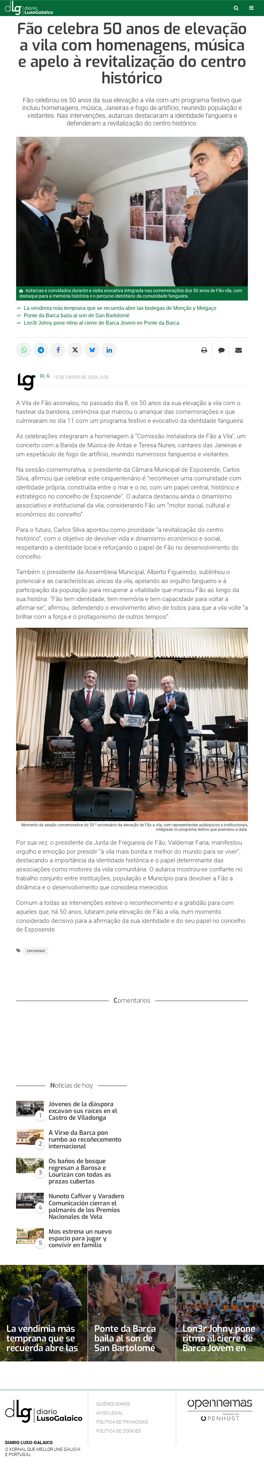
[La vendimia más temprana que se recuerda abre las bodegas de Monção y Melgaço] (44, 1313)
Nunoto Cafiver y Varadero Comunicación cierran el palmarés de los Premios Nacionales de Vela (86, 1206)
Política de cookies (118, 1430)
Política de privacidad (122, 1421)
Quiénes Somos (113, 1403)
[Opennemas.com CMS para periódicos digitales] (220, 1410)
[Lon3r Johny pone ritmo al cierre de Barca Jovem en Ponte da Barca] (220, 1313)
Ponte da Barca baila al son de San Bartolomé (76, 315)
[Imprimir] (204, 350)
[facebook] (19, 1433)
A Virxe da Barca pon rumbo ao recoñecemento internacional (85, 1139)
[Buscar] (236, 7)
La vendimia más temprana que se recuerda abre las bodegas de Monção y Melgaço (120, 308)
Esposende (36, 951)
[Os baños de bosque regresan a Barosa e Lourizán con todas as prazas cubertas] (30, 1165)
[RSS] (39, 1433)
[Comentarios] (221, 350)
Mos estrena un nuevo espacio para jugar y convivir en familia (80, 1238)
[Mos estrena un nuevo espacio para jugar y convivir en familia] (30, 1236)
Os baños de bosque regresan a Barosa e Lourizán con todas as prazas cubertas (80, 1171)
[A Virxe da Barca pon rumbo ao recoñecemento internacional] (30, 1137)
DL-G (45, 375)
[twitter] (29, 1433)
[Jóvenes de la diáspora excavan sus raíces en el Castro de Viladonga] (30, 1109)
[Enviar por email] (238, 350)
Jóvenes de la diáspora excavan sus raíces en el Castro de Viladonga (83, 1111)
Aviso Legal (109, 1412)
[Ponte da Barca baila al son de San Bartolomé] (131, 1313)
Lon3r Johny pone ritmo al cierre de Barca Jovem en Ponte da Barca (101, 323)
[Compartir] (24, 350)
